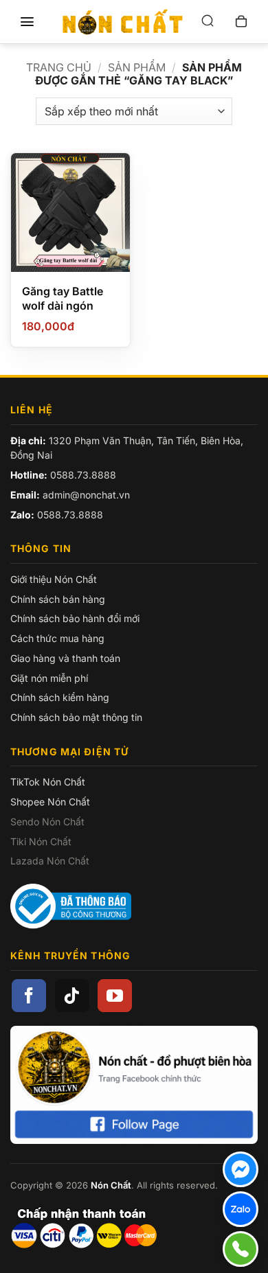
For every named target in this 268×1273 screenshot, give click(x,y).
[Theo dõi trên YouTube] (115, 995)
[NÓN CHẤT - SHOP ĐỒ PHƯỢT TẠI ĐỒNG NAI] (122, 22)
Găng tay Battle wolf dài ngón (62, 298)
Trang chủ (58, 67)
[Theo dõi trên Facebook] (29, 995)
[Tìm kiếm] (207, 21)
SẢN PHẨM (137, 67)
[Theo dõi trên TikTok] (72, 995)
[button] (26, 21)
